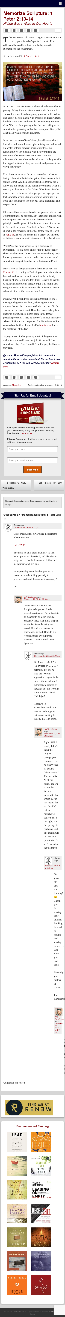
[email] (58, 30)
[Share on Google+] (28, 30)
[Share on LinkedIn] (21, 30)
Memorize (16, 385)
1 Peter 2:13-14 (31, 56)
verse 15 (10, 234)
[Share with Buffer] (36, 30)
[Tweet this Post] (14, 30)
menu (60, 3)
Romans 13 (9, 272)
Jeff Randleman (30, 596)
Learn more (26, 433)
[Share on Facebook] (7, 30)
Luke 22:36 (19, 545)
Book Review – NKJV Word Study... (14, 485)
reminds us (45, 325)
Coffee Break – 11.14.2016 (50, 485)
